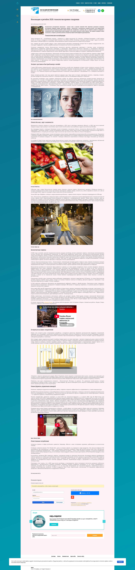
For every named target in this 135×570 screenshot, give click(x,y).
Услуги (82, 3)
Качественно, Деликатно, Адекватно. (49, 11)
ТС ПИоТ (95, 3)
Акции (99, 3)
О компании (109, 3)
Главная (78, 3)
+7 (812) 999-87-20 (90, 10)
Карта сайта (73, 556)
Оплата (58, 556)
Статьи (36, 17)
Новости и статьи (88, 3)
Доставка (53, 556)
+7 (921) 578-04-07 (90, 12)
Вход (43, 502)
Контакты (104, 3)
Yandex (72, 497)
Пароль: (34, 495)
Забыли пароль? (36, 496)
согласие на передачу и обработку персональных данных (81, 503)
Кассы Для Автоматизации (49, 10)
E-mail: (33, 490)
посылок (46, 302)
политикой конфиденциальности (78, 505)
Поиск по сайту (80, 556)
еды (51, 302)
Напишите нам (65, 556)
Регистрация (59, 502)
